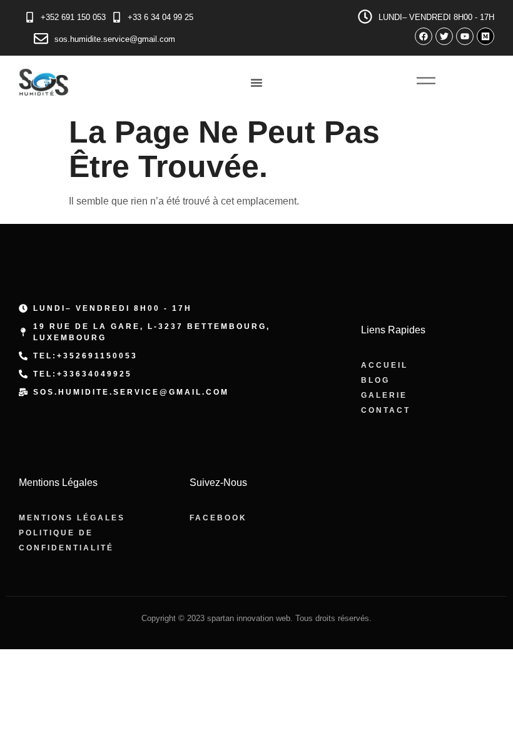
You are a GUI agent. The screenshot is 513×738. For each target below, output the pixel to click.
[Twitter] (444, 36)
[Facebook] (423, 36)
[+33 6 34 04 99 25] (117, 17)
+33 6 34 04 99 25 (160, 17)
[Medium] (485, 36)
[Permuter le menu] (256, 82)
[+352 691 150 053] (30, 17)
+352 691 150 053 (73, 17)
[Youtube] (465, 36)
